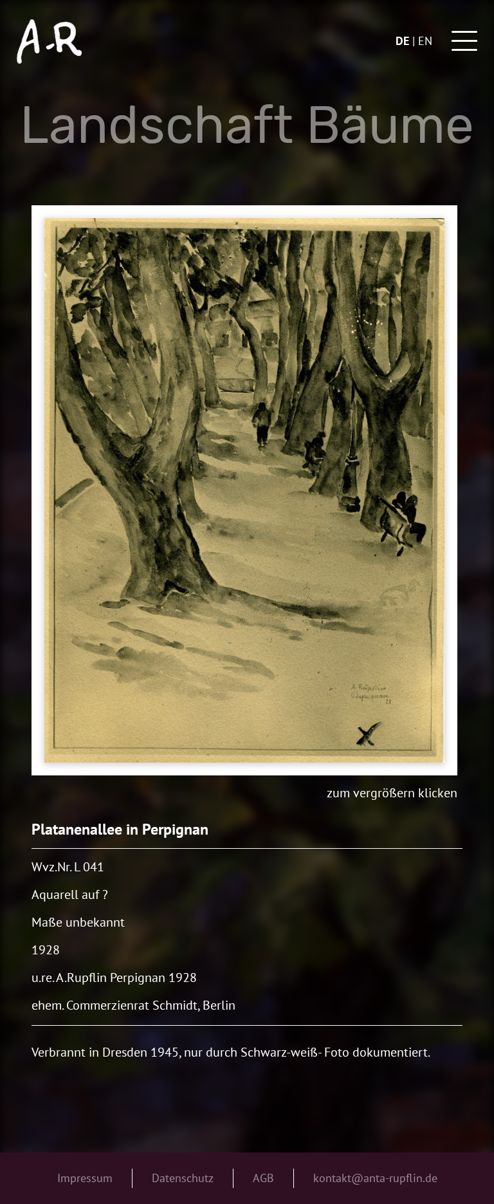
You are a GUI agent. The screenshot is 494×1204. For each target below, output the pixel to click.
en (425, 40)
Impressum (85, 1178)
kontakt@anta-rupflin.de (375, 1178)
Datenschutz (183, 1178)
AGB (263, 1178)
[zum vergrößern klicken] (244, 490)
